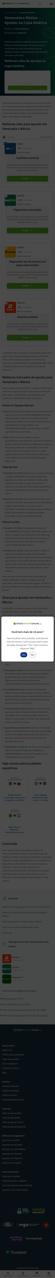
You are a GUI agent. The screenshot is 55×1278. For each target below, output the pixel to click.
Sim (24, 654)
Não (32, 654)
